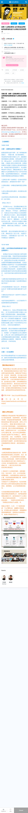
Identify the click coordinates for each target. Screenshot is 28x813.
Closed (21, 810)
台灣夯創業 (14, 70)
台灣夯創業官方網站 (9, 53)
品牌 (13, 73)
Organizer (3, 811)
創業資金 (7, 70)
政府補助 (22, 70)
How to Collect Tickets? (12, 65)
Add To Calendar (8, 45)
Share (24, 5)
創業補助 (7, 73)
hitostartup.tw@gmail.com (11, 132)
